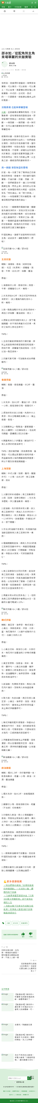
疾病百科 (32, 1091)
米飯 (4, 112)
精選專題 (24, 1091)
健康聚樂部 (15, 1091)
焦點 (3, 7)
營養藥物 (24, 923)
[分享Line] (14, 11)
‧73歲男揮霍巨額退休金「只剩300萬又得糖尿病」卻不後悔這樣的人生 (19, 899)
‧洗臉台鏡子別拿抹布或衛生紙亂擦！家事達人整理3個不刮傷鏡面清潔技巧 (18, 909)
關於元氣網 (6, 1091)
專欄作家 (26, 1095)
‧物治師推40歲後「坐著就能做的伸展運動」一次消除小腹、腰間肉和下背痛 (19, 888)
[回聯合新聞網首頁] (3, 3)
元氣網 (7, 49)
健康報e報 (20, 1082)
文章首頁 (18, 1095)
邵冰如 (15, 923)
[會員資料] (32, 3)
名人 (12, 49)
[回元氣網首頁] (8, 2)
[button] (35, 7)
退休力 (11, 1095)
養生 (10, 7)
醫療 (26, 7)
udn (3, 49)
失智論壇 (18, 7)
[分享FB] (5, 11)
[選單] (35, 3)
